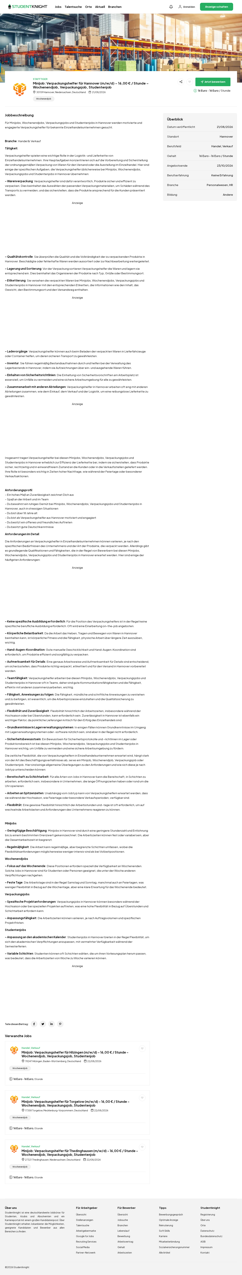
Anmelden (189, 6)
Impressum (207, 1247)
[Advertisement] (77, 228)
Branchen (114, 7)
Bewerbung (124, 1236)
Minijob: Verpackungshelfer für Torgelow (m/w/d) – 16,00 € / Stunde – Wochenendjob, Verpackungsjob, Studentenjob (76, 1103)
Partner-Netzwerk (85, 1252)
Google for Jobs (85, 1236)
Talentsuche (73, 7)
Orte (88, 7)
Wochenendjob (43, 99)
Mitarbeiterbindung (169, 1241)
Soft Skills (164, 1230)
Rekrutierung (166, 1225)
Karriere (163, 1236)
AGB (203, 1241)
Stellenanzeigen (84, 1219)
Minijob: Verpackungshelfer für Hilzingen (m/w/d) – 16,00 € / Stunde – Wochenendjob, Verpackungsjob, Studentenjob (75, 1054)
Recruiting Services (86, 1241)
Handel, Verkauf (31, 1047)
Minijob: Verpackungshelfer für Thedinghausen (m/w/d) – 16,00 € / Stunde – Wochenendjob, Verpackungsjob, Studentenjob (80, 1152)
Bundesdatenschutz (211, 1236)
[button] (171, 7)
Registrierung (208, 1214)
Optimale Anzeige (168, 1219)
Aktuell (100, 7)
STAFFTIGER (40, 78)
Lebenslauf (123, 1230)
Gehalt (121, 1247)
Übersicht (81, 1214)
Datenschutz (207, 1230)
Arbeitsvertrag (125, 1241)
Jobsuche (123, 1219)
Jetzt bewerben (214, 81)
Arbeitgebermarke (86, 1230)
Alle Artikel (164, 1252)
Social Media (83, 1247)
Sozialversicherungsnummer (174, 1247)
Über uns (205, 1219)
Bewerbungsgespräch (171, 1214)
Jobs (58, 7)
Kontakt (205, 1252)
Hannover (226, 136)
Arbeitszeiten (125, 1252)
